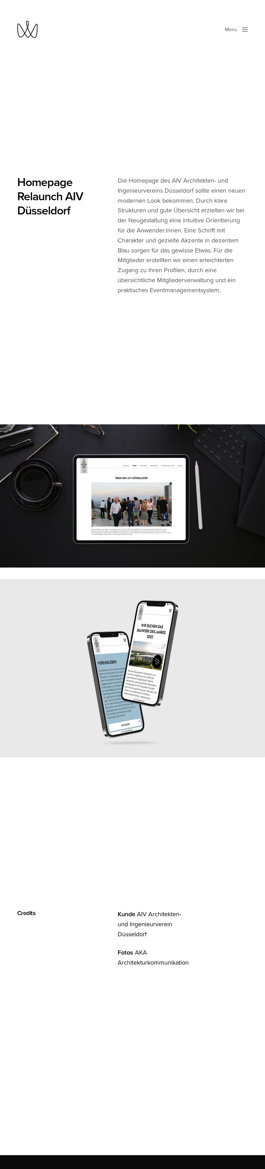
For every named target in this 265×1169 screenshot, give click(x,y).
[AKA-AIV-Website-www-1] (132, 668)
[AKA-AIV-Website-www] (132, 496)
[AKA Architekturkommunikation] (27, 29)
